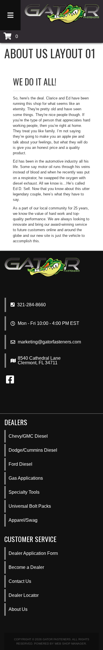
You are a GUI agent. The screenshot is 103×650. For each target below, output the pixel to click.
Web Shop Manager (70, 643)
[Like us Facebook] (10, 381)
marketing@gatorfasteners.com (49, 342)
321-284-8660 (31, 304)
